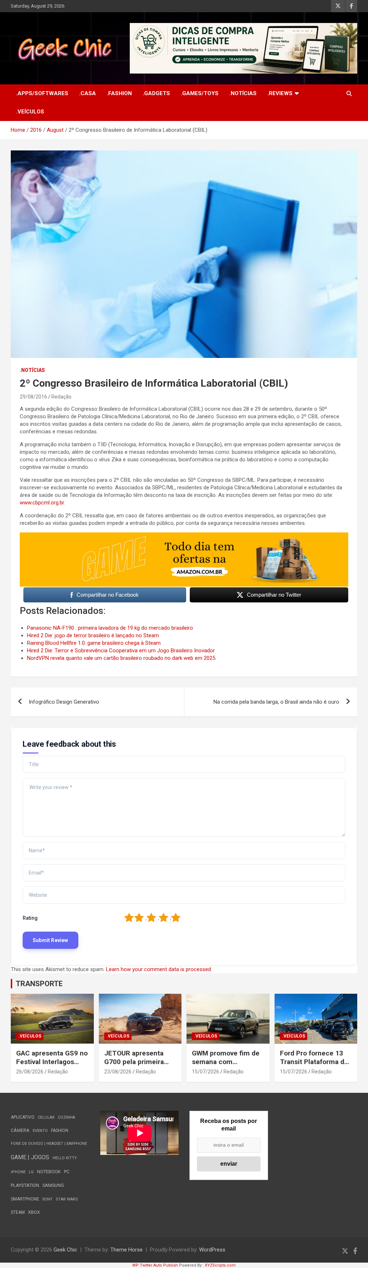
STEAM (18, 1212)
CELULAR (46, 1117)
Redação (61, 397)
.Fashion (119, 93)
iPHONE (18, 1172)
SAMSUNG (53, 1185)
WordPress (212, 1249)
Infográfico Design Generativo (64, 702)
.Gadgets (156, 93)
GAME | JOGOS (30, 1157)
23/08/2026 (118, 1071)
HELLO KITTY (64, 1158)
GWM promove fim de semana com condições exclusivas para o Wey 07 (226, 1066)
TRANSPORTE (39, 983)
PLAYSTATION (25, 1185)
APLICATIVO (22, 1117)
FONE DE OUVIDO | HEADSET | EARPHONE (49, 1143)
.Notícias (243, 93)
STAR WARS (67, 1199)
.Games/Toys (199, 93)
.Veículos (30, 111)
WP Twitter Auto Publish (155, 1265)
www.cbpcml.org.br (42, 502)
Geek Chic (65, 1249)
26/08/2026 (29, 1071)
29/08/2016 (33, 397)
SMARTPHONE (25, 1199)
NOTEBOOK (49, 1171)
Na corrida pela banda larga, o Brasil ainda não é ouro (276, 702)
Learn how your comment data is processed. (159, 969)
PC (66, 1171)
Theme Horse (126, 1249)
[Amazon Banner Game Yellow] (184, 536)
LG (31, 1172)
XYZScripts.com (220, 1265)
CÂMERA (20, 1130)
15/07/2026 (205, 1071)
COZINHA (66, 1117)
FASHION (59, 1130)
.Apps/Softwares (42, 93)
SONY (47, 1199)
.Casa (87, 93)
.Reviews (280, 93)
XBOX (34, 1212)
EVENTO (40, 1130)
